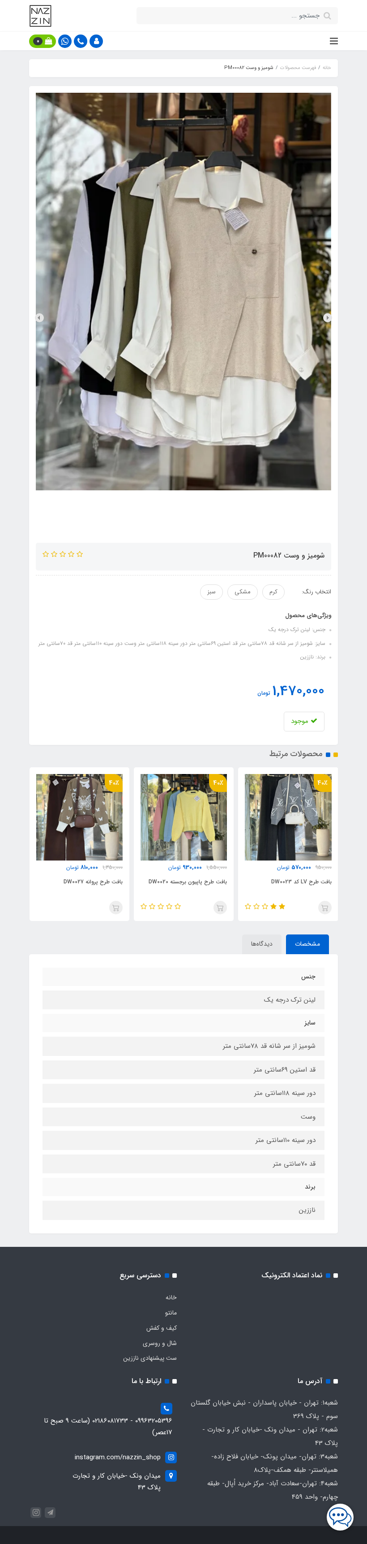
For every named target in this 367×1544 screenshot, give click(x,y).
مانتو (171, 1313)
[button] (96, 41)
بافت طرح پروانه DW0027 (93, 882)
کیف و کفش (161, 1328)
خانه (171, 1297)
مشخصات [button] (307, 944)
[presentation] (327, 317)
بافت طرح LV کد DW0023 (301, 882)
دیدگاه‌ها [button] (262, 944)
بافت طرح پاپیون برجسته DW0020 (188, 882)
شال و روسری (160, 1343)
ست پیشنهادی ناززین (150, 1358)
